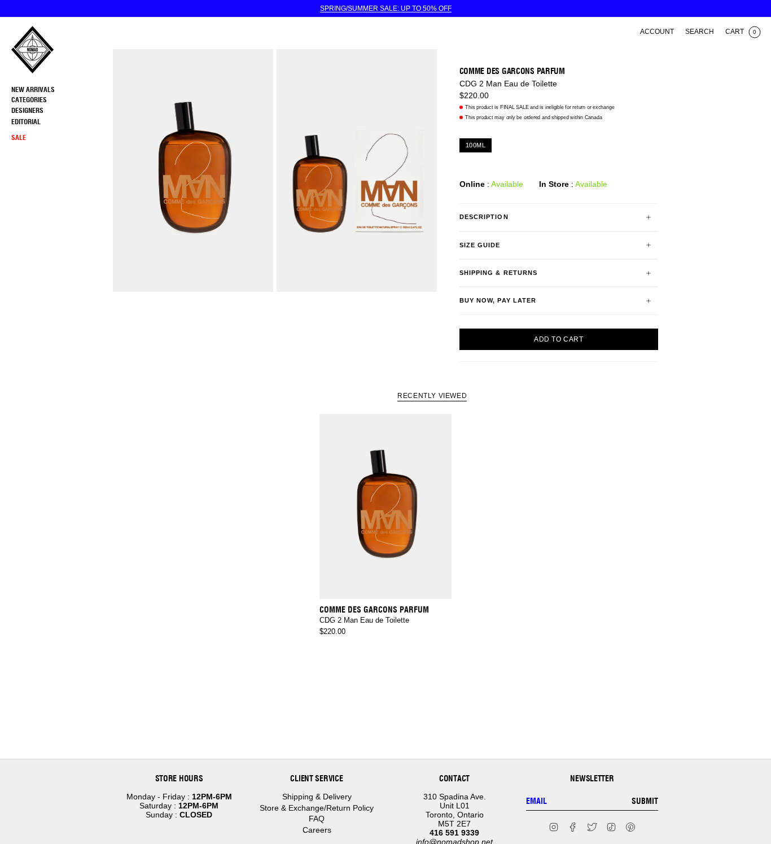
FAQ (317, 818)
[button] (59, 100)
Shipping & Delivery (317, 796)
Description (484, 216)
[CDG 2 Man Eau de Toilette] (385, 506)
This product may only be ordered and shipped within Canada (533, 117)
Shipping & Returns (498, 272)
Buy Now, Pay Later (498, 300)
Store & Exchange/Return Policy (317, 807)
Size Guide (480, 245)
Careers (317, 829)
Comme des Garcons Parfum (512, 71)
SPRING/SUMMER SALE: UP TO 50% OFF (386, 8)
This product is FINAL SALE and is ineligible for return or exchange (539, 107)
